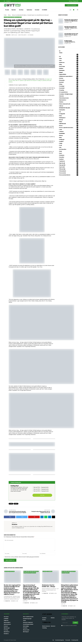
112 (68, 56)
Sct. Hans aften (68, 149)
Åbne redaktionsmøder (28, 616)
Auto (68, 60)
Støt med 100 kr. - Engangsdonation (41, 487)
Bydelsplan (68, 70)
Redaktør (14, 524)
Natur (68, 137)
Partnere (6, 626)
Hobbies (68, 102)
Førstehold (68, 88)
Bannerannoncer (46, 626)
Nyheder (16, 503)
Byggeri (68, 72)
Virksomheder (68, 171)
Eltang (9, 15)
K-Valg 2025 (68, 113)
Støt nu (42, 495)
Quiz (68, 147)
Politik (68, 143)
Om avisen (6, 616)
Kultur (68, 121)
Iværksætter (68, 109)
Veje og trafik (18, 17)
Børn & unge (68, 66)
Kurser (68, 125)
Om (53, 640)
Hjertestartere (68, 100)
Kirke (68, 115)
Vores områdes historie (68, 175)
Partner (44, 619)
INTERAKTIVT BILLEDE (68, 107)
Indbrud (68, 105)
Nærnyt (68, 135)
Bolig (68, 64)
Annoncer (53, 626)
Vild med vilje (68, 169)
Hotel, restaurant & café (68, 103)
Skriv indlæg (26, 626)
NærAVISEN (68, 133)
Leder (68, 129)
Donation (44, 617)
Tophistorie (11, 17)
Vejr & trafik (68, 167)
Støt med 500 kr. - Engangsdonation (41, 490)
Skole (68, 151)
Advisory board (7, 624)
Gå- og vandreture (68, 92)
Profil (68, 145)
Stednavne (68, 155)
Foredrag (6, 629)
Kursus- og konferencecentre (68, 127)
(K (59, 50)
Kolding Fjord (68, 117)
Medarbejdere (7, 622)
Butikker (68, 68)
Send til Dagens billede (28, 624)
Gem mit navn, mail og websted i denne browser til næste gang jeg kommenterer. (22, 556)
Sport (68, 153)
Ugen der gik (68, 163)
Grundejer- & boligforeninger (68, 94)
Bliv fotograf (26, 631)
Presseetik (67, 640)
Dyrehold (68, 82)
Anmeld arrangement (28, 622)
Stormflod (68, 157)
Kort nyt (68, 119)
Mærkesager (7, 627)
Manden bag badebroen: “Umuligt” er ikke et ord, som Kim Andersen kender (71, 28)
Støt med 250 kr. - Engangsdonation (41, 489)
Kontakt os (6, 633)
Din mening (68, 80)
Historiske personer (68, 98)
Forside (5, 15)
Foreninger (68, 86)
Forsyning (68, 90)
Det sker (68, 78)
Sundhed (68, 159)
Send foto (25, 627)
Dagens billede (68, 74)
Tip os (24, 620)
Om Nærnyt (68, 139)
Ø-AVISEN (6, 618)
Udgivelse (6, 620)
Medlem (53, 617)
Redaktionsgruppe (27, 618)
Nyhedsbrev (6, 631)
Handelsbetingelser (59, 640)
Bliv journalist (26, 629)
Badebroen (68, 62)
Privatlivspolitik (74, 640)
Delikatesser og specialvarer (68, 76)
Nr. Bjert (10, 503)
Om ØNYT (68, 141)
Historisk (68, 96)
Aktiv (68, 58)
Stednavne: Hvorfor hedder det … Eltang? (48, 585)
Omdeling (44, 627)
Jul (68, 111)
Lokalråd (68, 131)
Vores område (68, 173)
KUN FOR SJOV (68, 123)
